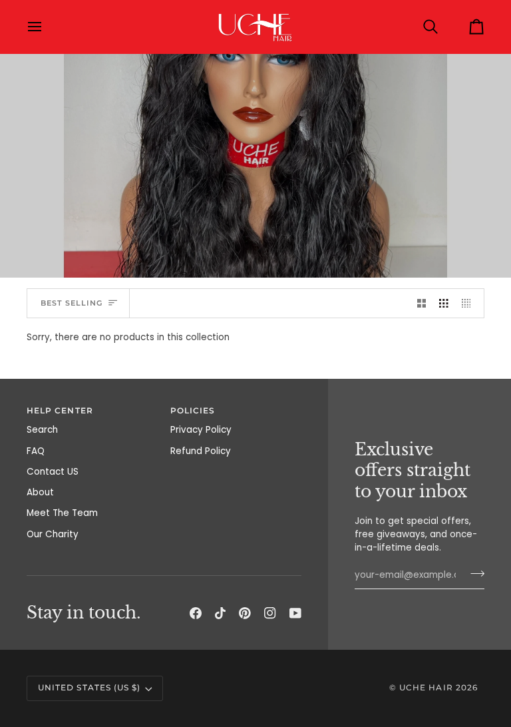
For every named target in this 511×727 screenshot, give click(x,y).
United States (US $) (89, 687)
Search (42, 429)
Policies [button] (193, 410)
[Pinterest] (245, 613)
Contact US (53, 471)
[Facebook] (196, 613)
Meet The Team (62, 513)
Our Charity (53, 534)
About (40, 492)
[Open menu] (47, 26)
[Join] (473, 573)
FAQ (36, 451)
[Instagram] (270, 613)
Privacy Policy (201, 429)
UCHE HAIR (426, 687)
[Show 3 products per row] (443, 303)
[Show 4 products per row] (469, 303)
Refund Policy (200, 451)
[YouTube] (295, 613)
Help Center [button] (60, 410)
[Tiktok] (220, 613)
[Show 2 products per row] (422, 303)
